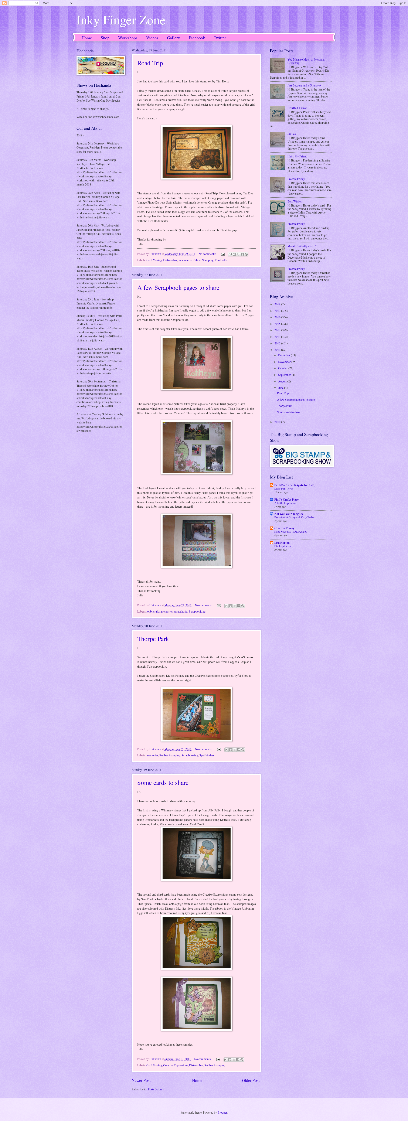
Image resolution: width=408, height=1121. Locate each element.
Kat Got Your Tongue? (288, 514)
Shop (105, 38)
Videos (152, 38)
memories (167, 611)
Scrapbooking (197, 611)
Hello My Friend (297, 156)
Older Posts (251, 1080)
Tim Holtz (221, 260)
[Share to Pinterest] (246, 254)
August (282, 381)
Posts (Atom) (156, 1089)
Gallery (173, 38)
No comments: (208, 254)
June (281, 388)
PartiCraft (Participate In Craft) (295, 485)
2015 (278, 324)
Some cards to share (162, 782)
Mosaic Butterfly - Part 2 (302, 246)
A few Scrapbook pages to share (178, 287)
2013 (278, 337)
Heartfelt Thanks (297, 108)
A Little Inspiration (285, 503)
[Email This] (230, 254)
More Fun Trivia (283, 488)
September (285, 375)
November (284, 362)
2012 (278, 343)
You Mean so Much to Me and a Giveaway (306, 61)
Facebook (197, 38)
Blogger (222, 1112)
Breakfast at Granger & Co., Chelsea (295, 517)
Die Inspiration (283, 546)
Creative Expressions (175, 1065)
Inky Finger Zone (121, 19)
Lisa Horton (282, 543)
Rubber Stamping (203, 260)
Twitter (220, 38)
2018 (278, 304)
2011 (278, 350)
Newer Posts (142, 1080)
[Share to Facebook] (242, 254)
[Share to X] (238, 254)
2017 (278, 311)
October (283, 368)
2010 (278, 422)
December (284, 355)
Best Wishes (295, 201)
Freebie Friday (296, 179)
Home (87, 38)
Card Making (154, 260)
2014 (278, 330)
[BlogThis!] (234, 254)
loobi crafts (153, 611)
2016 (278, 317)
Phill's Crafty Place (286, 499)
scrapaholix (181, 611)
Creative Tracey (284, 528)
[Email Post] (222, 254)
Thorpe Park (153, 638)
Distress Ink (170, 260)
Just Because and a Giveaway (305, 85)
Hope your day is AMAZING (290, 532)
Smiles (292, 134)
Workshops (127, 38)
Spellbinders (206, 755)
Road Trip (150, 62)
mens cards (184, 260)
